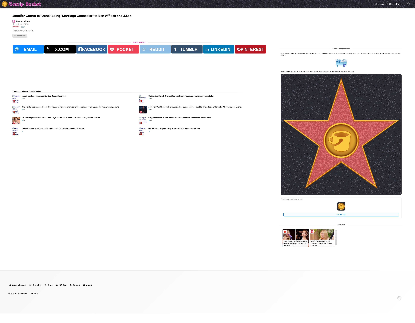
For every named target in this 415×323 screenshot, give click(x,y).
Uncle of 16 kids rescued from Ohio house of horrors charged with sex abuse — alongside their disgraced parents (70, 107)
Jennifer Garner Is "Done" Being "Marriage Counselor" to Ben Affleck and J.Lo (71, 16)
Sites (390, 4)
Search (76, 285)
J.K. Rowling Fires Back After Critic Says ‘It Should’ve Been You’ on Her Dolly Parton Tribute (61, 118)
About (89, 285)
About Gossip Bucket (341, 49)
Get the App (341, 214)
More (399, 4)
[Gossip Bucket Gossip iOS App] (341, 210)
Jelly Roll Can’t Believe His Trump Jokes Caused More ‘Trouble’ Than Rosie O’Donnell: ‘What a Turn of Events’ (195, 107)
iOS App (62, 285)
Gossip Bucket (19, 285)
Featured (341, 225)
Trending (379, 4)
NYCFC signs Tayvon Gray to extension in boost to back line (174, 128)
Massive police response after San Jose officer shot (44, 96)
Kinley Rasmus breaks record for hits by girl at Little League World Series (53, 128)
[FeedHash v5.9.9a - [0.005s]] (399, 298)
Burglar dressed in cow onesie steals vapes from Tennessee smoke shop (179, 118)
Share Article (139, 42)
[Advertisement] (77, 72)
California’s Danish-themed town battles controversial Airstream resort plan (181, 96)
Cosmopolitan (23, 21)
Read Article (20, 36)
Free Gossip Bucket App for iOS (291, 199)
